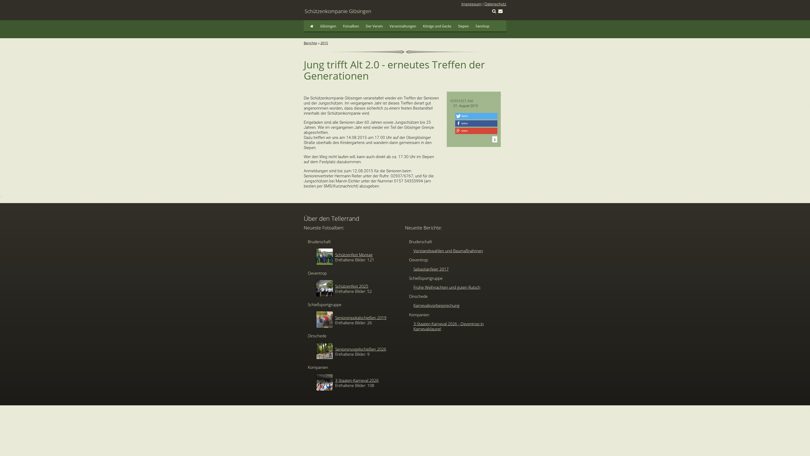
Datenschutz (495, 4)
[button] (476, 116)
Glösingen (328, 26)
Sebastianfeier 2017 (431, 269)
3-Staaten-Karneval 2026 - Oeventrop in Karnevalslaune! (448, 326)
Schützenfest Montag (354, 255)
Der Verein (374, 26)
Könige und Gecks (437, 26)
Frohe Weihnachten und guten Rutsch (446, 287)
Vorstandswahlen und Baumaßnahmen (448, 251)
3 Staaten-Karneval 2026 (357, 380)
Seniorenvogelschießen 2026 (360, 349)
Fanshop (482, 26)
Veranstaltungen (403, 26)
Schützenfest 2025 (351, 286)
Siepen (463, 26)
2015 (324, 43)
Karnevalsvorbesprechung (436, 305)
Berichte (310, 43)
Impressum (471, 4)
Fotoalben (351, 26)
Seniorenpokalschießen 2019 (360, 317)
